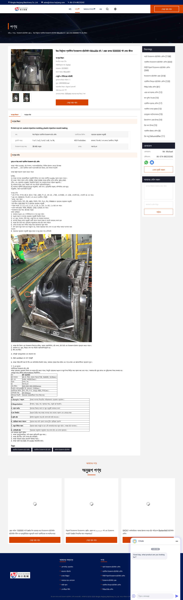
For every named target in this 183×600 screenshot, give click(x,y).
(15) (153, 114)
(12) (153, 92)
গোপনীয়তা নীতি (65, 589)
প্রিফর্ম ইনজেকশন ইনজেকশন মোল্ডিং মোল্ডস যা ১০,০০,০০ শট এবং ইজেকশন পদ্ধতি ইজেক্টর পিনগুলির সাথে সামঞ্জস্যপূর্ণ (90, 532)
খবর (100, 8)
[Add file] (133, 596)
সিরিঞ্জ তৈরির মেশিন (107, 589)
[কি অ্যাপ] (146, 162)
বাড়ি (70, 8)
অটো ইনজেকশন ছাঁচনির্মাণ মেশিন (111, 567)
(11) (154, 136)
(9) (152, 131)
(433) (158, 62)
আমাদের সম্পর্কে (89, 8)
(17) (153, 103)
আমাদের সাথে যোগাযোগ (68, 580)
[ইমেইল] (151, 162)
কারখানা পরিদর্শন (66, 571)
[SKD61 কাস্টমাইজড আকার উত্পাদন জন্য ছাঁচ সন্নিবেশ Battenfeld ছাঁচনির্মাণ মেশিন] (148, 503)
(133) (157, 81)
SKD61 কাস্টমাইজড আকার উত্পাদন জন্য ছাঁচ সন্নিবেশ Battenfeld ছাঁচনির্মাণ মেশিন (148, 532)
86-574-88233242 (77, 2)
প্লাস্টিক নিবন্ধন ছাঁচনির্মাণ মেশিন (111, 585)
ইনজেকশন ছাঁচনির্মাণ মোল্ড (24, 33)
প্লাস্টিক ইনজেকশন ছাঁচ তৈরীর (21, 450)
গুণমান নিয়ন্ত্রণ (65, 576)
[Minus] (176, 541)
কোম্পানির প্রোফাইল (67, 567)
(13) (153, 109)
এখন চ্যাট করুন (158, 169)
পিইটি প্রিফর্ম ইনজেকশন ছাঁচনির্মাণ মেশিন (113, 576)
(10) (151, 98)
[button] (12, 508)
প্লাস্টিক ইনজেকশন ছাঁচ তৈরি (42, 450)
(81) (152, 87)
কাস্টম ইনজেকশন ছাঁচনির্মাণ (62, 450)
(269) (157, 69)
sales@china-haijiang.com (54, 2)
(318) (155, 76)
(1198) (157, 56)
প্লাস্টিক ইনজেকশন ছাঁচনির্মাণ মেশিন (112, 571)
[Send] (177, 596)
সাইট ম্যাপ (64, 585)
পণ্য (76, 8)
